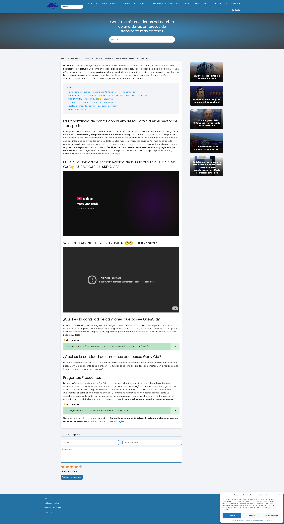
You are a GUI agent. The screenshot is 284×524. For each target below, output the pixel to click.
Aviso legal (48, 498)
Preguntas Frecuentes (77, 109)
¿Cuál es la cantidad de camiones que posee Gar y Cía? (92, 106)
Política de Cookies (51, 503)
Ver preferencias (271, 515)
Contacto (236, 10)
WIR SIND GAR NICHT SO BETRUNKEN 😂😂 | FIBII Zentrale (90, 99)
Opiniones (187, 3)
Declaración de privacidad (254, 520)
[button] (279, 495)
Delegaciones (219, 3)
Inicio (90, 3)
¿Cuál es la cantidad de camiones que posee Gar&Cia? (92, 102)
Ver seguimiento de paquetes (166, 3)
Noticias (234, 3)
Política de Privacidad (52, 508)
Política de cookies (238, 520)
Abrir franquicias (202, 3)
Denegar (251, 515)
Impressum (268, 520)
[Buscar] (80, 6)
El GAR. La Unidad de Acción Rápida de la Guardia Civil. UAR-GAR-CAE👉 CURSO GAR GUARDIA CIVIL (110, 95)
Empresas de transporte (106, 3)
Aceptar (232, 515)
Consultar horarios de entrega (136, 3)
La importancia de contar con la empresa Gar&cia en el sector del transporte (101, 92)
